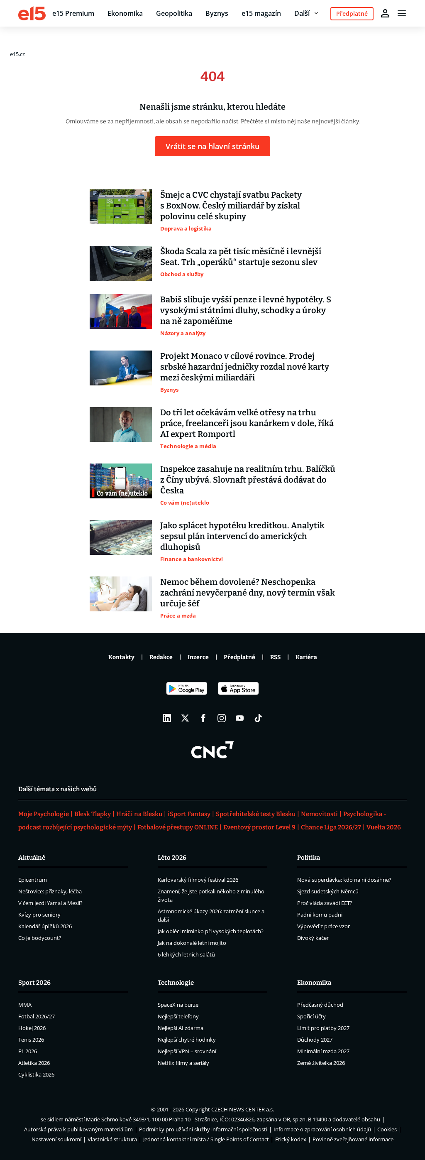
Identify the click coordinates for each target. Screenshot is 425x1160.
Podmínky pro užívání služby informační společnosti (203, 1129)
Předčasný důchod (320, 1004)
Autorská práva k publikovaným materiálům (78, 1129)
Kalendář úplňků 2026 (45, 926)
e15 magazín (261, 13)
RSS (275, 657)
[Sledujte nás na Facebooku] (203, 718)
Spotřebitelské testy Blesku (256, 814)
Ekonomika (125, 13)
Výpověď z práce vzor (323, 926)
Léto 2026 (172, 857)
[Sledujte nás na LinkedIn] (166, 718)
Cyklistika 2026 (36, 1074)
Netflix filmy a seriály (183, 1063)
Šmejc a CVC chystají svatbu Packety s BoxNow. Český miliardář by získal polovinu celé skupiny (231, 205)
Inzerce (198, 657)
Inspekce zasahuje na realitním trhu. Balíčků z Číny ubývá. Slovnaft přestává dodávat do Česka (247, 479)
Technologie (176, 982)
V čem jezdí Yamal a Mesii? (50, 903)
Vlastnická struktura (112, 1139)
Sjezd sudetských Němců (328, 891)
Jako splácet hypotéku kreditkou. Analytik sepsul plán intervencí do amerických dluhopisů (242, 536)
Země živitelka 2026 (321, 1063)
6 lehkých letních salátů (186, 954)
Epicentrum (32, 879)
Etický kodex (290, 1139)
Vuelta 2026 (383, 827)
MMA (25, 1004)
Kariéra (306, 657)
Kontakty (121, 657)
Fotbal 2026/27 (36, 1016)
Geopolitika (174, 13)
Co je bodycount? (39, 938)
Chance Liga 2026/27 (331, 827)
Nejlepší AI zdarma (180, 1028)
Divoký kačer (313, 938)
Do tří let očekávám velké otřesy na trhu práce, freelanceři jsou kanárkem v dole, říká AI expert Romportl (247, 423)
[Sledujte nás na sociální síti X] (185, 718)
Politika (308, 857)
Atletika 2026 (34, 1063)
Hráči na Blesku (139, 814)
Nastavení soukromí (56, 1139)
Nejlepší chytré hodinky (187, 1039)
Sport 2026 (34, 982)
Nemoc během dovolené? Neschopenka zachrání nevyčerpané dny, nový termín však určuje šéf (247, 592)
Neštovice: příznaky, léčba (50, 891)
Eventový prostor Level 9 (259, 827)
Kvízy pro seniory (39, 914)
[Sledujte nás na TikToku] (258, 718)
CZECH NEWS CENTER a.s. (242, 1109)
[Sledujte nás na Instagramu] (221, 718)
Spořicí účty (311, 1016)
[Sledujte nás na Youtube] (240, 718)
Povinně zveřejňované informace (353, 1139)
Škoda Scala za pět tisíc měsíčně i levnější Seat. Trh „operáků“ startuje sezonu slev (240, 256)
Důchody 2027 (314, 1039)
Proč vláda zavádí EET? (324, 903)
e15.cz (17, 54)
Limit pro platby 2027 (323, 1028)
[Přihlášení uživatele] (385, 13)
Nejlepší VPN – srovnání (187, 1051)
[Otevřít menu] (401, 13)
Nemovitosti (319, 814)
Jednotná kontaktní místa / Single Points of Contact (206, 1139)
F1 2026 (27, 1051)
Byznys (216, 13)
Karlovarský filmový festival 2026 (198, 879)
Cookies (387, 1129)
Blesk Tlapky (92, 814)
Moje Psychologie (43, 814)
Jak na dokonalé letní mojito (192, 943)
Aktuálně (31, 857)
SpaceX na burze (178, 1004)
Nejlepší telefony (178, 1016)
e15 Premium (73, 13)
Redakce (161, 657)
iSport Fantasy (189, 814)
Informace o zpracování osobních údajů (322, 1129)
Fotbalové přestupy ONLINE (177, 827)
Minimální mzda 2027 (323, 1051)
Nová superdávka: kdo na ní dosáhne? (344, 879)
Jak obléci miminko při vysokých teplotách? (211, 931)
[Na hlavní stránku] (32, 13)
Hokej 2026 (32, 1028)
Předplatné (239, 657)
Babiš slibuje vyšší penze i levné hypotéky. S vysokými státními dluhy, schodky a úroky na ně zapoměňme (245, 310)
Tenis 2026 (31, 1039)
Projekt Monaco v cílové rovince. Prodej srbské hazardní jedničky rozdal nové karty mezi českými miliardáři (244, 367)
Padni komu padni (319, 914)
